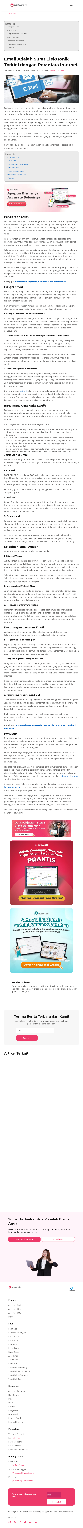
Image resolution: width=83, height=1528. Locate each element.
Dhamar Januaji (14, 1196)
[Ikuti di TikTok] (25, 1522)
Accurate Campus (16, 1391)
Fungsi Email (12, 30)
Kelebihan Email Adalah (16, 41)
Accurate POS (14, 1313)
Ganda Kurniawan (57, 70)
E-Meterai (12, 1363)
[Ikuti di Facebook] (20, 1522)
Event (11, 1402)
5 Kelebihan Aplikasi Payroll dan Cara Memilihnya (31, 1192)
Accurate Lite (14, 1309)
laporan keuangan (12, 787)
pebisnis (24, 391)
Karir (14, 1438)
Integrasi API (14, 1410)
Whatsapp (19, 1465)
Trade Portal (14, 1359)
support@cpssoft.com (24, 1473)
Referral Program (16, 1422)
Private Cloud (14, 1418)
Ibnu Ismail (12, 1147)
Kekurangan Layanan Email (17, 44)
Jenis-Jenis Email (13, 37)
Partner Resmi (15, 1441)
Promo (11, 1406)
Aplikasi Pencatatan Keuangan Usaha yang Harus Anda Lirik (37, 1143)
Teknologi (12, 13)
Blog (5, 13)
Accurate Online (15, 1305)
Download (13, 1414)
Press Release (14, 1445)
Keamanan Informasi (18, 1449)
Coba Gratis (58, 1239)
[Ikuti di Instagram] (9, 1522)
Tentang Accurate (16, 1434)
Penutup (11, 48)
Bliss (10, 1316)
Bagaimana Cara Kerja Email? (18, 34)
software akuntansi (69, 776)
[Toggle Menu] (71, 5)
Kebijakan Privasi (65, 1511)
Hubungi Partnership (24, 1480)
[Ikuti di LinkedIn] (35, 1522)
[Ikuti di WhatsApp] (15, 1522)
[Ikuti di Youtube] (30, 1522)
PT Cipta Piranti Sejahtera (29, 1511)
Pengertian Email (13, 27)
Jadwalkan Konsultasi (24, 1239)
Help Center (13, 1395)
